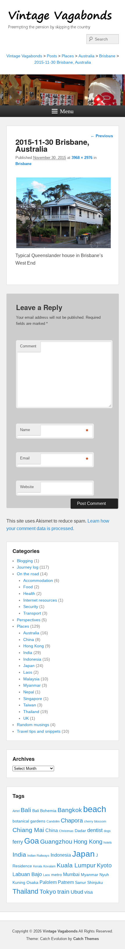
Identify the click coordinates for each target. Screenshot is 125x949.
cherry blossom (95, 821)
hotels (107, 842)
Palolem (48, 882)
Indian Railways (38, 855)
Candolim (53, 821)
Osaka (32, 882)
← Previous (101, 135)
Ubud (77, 892)
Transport (32, 613)
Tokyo (48, 891)
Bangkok (70, 810)
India (27, 652)
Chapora (72, 820)
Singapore (32, 698)
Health (29, 593)
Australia (86, 56)
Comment (28, 346)
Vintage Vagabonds (24, 56)
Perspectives (28, 620)
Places (68, 56)
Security (30, 606)
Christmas (66, 831)
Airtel (15, 811)
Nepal (28, 692)
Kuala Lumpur (76, 865)
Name (25, 430)
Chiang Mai (28, 830)
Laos (27, 672)
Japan (29, 665)
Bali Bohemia (44, 811)
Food (28, 587)
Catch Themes (86, 939)
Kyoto (104, 865)
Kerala (37, 866)
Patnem (66, 882)
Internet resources (40, 600)
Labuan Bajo (27, 874)
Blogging (25, 560)
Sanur (80, 882)
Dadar (80, 831)
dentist (95, 830)
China (28, 639)
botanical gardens (28, 821)
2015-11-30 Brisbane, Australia (62, 62)
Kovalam (49, 866)
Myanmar (32, 685)
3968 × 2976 (82, 157)
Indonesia (32, 659)
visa (88, 892)
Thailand (31, 711)
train (63, 891)
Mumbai (71, 874)
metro (56, 875)
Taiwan (29, 705)
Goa (31, 841)
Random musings (33, 724)
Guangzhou (56, 841)
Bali (26, 810)
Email (25, 458)
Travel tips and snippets (38, 731)
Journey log (27, 567)
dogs (107, 831)
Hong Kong (33, 646)
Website (27, 487)
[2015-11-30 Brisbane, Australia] (63, 248)
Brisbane (107, 56)
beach (94, 809)
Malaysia (31, 679)
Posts (52, 56)
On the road (28, 573)
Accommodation (38, 580)
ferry (17, 842)
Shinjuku (95, 882)
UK (26, 718)
